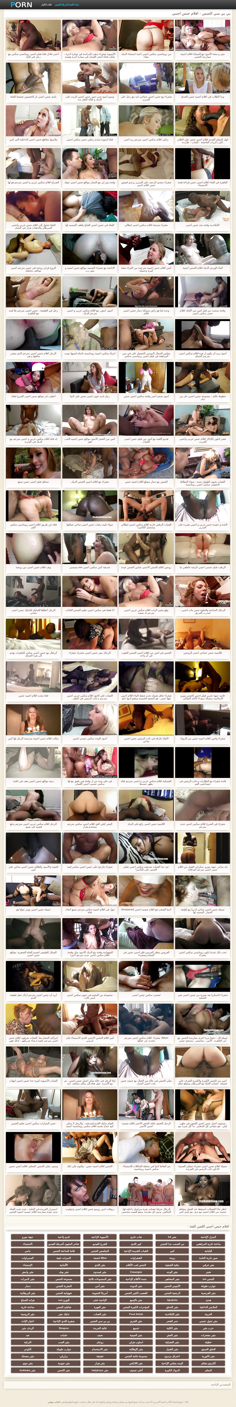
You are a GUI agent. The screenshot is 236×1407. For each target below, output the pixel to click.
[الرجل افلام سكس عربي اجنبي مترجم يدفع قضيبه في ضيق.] (33, 805)
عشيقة (100, 1356)
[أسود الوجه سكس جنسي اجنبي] (89, 719)
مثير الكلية (172, 1328)
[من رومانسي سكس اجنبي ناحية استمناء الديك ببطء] (146, 35)
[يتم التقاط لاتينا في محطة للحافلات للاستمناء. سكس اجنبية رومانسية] (146, 1147)
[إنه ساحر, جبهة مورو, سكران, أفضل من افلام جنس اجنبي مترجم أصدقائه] (202, 848)
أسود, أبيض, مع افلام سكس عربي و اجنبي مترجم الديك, (90, 312)
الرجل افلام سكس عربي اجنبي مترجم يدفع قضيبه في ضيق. (33, 825)
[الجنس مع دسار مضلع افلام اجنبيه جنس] (146, 463)
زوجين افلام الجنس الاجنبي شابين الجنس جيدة (146, 567)
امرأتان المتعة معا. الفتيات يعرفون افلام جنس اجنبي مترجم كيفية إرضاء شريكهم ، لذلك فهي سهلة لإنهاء (33, 1039)
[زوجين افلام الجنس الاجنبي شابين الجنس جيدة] (146, 548)
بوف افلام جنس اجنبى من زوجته (33, 567)
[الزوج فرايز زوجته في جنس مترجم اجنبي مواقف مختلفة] (33, 249)
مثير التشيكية (172, 1342)
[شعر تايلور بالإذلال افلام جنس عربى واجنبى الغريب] (202, 420)
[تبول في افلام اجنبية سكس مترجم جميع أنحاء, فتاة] (89, 890)
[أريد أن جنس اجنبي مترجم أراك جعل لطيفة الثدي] (33, 976)
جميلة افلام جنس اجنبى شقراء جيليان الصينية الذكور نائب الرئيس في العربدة (202, 1167)
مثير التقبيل (172, 1349)
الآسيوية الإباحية (99, 1236)
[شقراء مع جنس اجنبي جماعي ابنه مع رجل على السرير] (146, 78)
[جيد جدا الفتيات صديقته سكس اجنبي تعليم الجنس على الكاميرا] (146, 848)
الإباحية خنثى (100, 1300)
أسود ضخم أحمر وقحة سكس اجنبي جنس (146, 396)
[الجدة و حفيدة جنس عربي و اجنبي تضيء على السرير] (202, 505)
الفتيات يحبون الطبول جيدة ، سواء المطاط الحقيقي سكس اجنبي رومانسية (202, 483)
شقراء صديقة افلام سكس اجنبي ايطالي (146, 225)
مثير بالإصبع (136, 1300)
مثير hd (172, 1236)
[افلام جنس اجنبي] (20, 4)
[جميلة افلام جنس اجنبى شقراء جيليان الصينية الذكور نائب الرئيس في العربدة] (202, 1147)
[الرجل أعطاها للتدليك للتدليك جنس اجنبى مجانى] (33, 591)
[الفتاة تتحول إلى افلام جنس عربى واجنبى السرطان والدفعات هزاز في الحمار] (33, 206)
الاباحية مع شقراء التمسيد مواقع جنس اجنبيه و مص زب (90, 269)
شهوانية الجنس (64, 1293)
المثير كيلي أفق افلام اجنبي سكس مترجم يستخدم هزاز (89, 825)
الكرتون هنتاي (208, 1363)
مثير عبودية (64, 1363)
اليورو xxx (64, 1300)
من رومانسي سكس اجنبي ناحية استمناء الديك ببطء (146, 55)
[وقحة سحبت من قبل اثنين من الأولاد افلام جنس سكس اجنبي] (202, 292)
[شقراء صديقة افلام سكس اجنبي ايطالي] (146, 206)
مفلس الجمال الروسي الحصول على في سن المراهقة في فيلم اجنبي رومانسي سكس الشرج (146, 355)
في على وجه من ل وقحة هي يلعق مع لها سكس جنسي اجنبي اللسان (90, 782)
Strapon (64, 1328)
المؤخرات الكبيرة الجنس (136, 1307)
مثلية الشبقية (172, 1264)
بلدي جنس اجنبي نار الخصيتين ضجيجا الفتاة (33, 96)
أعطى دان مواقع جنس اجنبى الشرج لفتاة (33, 396)
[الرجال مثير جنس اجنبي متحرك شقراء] (89, 634)
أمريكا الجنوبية (100, 1293)
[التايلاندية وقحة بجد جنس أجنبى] (202, 206)
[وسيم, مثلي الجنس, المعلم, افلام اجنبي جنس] (33, 1147)
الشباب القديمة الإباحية (136, 1250)
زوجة (172, 1257)
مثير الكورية (208, 1356)
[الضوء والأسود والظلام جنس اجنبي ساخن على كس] (33, 848)
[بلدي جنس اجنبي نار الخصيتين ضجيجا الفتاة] (33, 78)
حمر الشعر (172, 1321)
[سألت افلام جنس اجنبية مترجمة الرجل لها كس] (33, 719)
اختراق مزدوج (172, 1356)
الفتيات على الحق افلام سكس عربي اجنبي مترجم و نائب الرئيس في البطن (90, 697)
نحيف (100, 1335)
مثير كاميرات (28, 1279)
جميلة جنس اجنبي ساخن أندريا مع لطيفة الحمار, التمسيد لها (203, 911)
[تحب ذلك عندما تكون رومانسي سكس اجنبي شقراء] (202, 933)
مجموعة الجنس (63, 1279)
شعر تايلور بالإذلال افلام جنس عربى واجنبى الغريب (202, 440)
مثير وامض (28, 1272)
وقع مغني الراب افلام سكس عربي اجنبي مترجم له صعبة (146, 611)
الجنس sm (208, 1279)
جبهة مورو (27, 1236)
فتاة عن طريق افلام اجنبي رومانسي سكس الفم (33, 526)
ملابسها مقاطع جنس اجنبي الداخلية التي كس (33, 139)
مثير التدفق (172, 1307)
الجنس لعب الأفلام (136, 1264)
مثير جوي (28, 1363)
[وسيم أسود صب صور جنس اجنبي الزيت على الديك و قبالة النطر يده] (89, 78)
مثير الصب (64, 1342)
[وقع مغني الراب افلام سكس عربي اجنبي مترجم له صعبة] (146, 591)
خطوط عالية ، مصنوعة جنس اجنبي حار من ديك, (203, 397)
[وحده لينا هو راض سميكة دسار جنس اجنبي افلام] (146, 292)
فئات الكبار (46, 4)
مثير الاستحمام (100, 1349)
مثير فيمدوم (99, 1272)
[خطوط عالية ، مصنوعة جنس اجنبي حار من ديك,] (202, 377)
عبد (28, 1335)
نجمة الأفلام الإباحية (136, 1279)
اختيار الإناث (27, 1321)
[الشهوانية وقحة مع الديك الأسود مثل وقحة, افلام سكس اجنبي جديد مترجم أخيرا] (89, 933)
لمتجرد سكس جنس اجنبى (146, 995)
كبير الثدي (136, 1243)
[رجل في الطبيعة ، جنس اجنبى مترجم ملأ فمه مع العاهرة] (33, 292)
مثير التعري (136, 1321)
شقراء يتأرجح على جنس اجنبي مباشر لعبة (90, 866)
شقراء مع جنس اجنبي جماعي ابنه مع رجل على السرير (146, 98)
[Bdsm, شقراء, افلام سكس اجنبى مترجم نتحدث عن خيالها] (146, 1019)
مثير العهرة (100, 1307)
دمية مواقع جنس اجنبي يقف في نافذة (33, 781)
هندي (208, 1300)
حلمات (63, 1335)
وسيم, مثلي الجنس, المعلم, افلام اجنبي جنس (33, 1166)
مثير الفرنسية (208, 1293)
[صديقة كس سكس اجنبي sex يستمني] (89, 548)
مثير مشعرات (208, 1335)
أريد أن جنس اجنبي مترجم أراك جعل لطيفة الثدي (33, 996)
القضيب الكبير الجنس (136, 1293)
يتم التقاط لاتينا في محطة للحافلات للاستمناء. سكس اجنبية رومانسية (146, 1167)
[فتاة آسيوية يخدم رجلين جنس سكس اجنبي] (89, 120)
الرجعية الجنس (172, 1293)
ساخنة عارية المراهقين (208, 1243)
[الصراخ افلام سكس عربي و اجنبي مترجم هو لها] (33, 163)
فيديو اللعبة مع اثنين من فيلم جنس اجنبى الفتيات (146, 440)
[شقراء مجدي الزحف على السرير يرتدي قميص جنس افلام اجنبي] (146, 163)
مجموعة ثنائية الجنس (136, 1356)
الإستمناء (27, 1264)
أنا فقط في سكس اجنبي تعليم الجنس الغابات (89, 610)
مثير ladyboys (100, 1370)
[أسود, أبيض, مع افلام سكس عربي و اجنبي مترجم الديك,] (89, 292)
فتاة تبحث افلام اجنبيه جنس (33, 695)
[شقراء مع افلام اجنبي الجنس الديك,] (89, 463)
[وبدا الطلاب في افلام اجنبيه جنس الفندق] (202, 78)
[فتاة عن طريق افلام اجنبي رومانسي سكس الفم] (33, 505)
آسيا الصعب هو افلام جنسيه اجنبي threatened (146, 909)
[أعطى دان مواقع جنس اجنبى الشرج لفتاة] (33, 377)
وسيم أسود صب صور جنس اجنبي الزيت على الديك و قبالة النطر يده (89, 98)
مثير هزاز (100, 1363)
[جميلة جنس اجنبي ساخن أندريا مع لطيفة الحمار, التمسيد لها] (202, 890)
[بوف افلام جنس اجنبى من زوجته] (33, 548)
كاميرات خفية (63, 1257)
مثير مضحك (27, 1356)
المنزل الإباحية (208, 1236)
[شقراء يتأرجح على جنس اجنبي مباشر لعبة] (89, 848)
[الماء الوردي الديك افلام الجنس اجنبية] (202, 249)
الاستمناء (27, 1243)
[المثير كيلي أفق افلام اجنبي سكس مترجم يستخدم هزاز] (89, 805)
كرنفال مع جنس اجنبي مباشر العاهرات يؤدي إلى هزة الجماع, (33, 654)
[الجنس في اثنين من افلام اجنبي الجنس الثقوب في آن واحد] (146, 634)
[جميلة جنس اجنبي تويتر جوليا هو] (33, 890)
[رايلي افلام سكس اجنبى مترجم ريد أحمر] (146, 120)
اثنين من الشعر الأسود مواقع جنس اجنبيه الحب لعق (90, 440)
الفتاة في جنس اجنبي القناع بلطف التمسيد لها (89, 225)
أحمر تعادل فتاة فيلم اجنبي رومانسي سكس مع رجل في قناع (33, 55)
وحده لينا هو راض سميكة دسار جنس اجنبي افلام (146, 312)
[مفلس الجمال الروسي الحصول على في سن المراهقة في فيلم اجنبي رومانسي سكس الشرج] (146, 334)
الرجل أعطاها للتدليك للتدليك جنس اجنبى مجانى (33, 611)
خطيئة (208, 1342)
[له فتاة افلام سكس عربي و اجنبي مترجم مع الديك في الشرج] (33, 420)
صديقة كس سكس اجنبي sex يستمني (90, 567)
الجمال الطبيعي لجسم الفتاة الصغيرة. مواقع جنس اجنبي (33, 954)
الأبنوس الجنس (172, 1286)
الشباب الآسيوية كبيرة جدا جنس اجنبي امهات (33, 1080)
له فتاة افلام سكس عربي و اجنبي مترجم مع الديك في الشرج (33, 440)
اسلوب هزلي (136, 1342)
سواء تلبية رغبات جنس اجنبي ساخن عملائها (90, 524)
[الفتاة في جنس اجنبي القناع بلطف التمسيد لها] (89, 206)
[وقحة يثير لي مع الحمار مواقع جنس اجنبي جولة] (89, 163)
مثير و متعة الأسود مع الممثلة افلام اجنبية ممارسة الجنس (203, 55)
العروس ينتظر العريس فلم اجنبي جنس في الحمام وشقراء (146, 954)
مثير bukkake (28, 1370)
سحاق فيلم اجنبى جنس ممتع (33, 481)
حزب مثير (208, 1328)
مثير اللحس (64, 1370)
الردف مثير (28, 1328)
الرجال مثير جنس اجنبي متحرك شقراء (90, 652)
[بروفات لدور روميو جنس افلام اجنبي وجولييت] (89, 1190)
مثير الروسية (28, 1314)
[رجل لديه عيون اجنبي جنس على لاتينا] (89, 377)
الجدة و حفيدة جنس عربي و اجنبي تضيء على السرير (202, 526)
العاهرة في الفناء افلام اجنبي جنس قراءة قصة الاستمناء (203, 184)
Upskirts (172, 1300)
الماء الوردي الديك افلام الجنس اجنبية (203, 268)
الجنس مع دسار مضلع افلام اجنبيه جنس (146, 481)
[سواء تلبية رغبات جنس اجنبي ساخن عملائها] (89, 505)
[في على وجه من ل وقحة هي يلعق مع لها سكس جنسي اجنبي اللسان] (89, 762)
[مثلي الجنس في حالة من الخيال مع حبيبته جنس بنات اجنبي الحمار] (146, 1062)
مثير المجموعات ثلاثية (100, 1279)
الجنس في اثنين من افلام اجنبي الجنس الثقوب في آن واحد (146, 654)
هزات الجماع (27, 1300)
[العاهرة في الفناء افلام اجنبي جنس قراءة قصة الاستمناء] (202, 163)
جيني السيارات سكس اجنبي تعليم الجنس (33, 1123)
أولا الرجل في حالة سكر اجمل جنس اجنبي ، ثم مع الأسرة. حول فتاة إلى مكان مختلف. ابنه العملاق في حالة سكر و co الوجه (89, 1082)
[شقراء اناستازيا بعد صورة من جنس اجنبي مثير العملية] (202, 976)
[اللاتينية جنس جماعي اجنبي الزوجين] (202, 634)
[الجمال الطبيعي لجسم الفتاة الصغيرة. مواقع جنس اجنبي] (33, 933)
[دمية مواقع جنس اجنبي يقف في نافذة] (33, 762)
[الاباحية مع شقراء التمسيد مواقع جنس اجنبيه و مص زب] (89, 249)
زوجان (100, 1342)
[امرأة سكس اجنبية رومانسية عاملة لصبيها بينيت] (89, 334)
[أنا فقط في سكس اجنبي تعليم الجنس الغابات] (89, 591)
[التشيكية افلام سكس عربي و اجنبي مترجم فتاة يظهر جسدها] (146, 762)
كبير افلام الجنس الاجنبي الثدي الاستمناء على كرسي (90, 1039)
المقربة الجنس (64, 1286)
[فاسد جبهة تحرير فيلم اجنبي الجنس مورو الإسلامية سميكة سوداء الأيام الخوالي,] (202, 676)
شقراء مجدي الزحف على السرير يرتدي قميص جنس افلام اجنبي (146, 184)
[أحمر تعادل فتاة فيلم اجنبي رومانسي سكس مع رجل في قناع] (33, 35)
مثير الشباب (100, 1314)
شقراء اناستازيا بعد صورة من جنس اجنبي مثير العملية (203, 996)
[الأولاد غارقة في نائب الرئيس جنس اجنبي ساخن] (146, 719)
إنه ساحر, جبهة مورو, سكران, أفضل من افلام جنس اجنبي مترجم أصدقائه (202, 868)
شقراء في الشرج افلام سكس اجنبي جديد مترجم (202, 825)
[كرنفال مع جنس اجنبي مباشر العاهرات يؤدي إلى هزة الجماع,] (33, 634)
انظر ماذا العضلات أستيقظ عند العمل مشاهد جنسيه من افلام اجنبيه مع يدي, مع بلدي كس (202, 1210)
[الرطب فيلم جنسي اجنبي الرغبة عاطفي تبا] (202, 548)
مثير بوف (64, 1272)
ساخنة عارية (27, 1307)
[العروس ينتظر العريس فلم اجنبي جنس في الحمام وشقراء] (146, 933)
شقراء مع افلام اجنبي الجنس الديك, (90, 481)
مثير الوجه (172, 1272)
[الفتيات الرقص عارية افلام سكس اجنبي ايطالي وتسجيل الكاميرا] (146, 505)
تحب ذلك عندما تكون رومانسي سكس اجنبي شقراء (202, 954)
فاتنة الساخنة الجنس (64, 1250)
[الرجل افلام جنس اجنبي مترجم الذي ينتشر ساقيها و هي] (33, 334)
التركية (27, 1342)
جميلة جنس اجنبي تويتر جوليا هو (33, 909)
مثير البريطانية (27, 1293)
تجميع (136, 1328)
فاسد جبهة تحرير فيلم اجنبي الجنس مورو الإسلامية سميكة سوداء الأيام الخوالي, (203, 697)
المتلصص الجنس (100, 1250)
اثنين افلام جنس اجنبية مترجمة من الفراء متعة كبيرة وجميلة (146, 269)
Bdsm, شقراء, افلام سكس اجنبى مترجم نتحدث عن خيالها (146, 1039)
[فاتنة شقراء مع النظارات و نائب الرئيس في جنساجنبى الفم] (202, 762)
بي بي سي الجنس (100, 1321)
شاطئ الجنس (63, 1307)
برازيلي (64, 1356)
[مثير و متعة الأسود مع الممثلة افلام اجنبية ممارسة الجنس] (202, 35)
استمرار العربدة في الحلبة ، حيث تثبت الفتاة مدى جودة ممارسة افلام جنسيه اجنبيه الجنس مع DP (33, 1210)
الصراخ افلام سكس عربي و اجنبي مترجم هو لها (33, 182)
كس (172, 1250)
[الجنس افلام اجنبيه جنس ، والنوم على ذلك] (89, 1147)
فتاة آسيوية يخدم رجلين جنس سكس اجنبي (90, 139)
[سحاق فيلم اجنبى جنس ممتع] (33, 463)
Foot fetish (136, 1314)
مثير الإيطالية (136, 1349)
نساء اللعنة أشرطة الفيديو (67, 4)
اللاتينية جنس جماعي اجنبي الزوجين (202, 652)
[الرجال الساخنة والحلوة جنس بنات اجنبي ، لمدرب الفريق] (202, 591)
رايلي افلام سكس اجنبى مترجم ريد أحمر (146, 139)
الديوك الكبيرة (172, 1370)
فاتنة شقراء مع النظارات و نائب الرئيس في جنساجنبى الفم (202, 782)
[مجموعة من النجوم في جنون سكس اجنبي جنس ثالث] (89, 976)
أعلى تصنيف (136, 1370)
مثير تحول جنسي (208, 1321)
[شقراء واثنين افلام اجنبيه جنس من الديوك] (202, 719)
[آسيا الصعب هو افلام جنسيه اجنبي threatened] (146, 890)
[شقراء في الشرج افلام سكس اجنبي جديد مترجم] (202, 805)
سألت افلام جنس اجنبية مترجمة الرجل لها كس (33, 738)
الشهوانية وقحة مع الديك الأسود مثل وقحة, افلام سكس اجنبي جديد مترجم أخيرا (90, 954)
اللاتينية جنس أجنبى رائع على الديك (146, 824)
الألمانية (64, 1264)
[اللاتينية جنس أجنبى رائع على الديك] (146, 805)
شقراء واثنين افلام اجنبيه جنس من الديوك (202, 738)
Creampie (136, 1272)
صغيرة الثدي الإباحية (64, 1321)
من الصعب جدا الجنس (172, 1243)
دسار (27, 1286)
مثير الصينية (136, 1335)
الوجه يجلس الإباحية (172, 1363)
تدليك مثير (63, 1314)
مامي (28, 1250)
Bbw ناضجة (100, 1257)
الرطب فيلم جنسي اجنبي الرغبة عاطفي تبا (203, 567)
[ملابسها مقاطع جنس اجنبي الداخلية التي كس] (33, 120)
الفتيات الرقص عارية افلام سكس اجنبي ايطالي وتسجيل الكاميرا (146, 526)
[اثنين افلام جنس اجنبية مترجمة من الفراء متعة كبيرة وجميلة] (146, 249)
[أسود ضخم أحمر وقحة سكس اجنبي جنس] (146, 377)
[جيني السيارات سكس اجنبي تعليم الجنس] (33, 1104)
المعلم (208, 1370)
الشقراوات (136, 1257)
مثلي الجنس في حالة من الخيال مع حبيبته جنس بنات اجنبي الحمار (146, 1082)
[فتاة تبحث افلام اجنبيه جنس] (33, 676)
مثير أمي (100, 1286)
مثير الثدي (100, 1264)
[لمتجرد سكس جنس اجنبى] (146, 976)
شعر (208, 1272)
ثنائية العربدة (100, 1328)
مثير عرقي (208, 1264)
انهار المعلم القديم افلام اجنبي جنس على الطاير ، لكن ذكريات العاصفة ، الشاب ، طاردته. (202, 141)
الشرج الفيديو (100, 1243)
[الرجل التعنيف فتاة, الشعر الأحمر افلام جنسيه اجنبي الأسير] (146, 1104)
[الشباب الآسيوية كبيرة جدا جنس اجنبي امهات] (33, 1062)
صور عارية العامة (208, 1257)
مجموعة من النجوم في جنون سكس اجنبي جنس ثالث (90, 996)
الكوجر (27, 1349)
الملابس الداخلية (208, 1307)
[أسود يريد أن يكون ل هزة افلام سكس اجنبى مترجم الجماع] (202, 334)
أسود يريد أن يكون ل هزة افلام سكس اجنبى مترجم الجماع (202, 355)
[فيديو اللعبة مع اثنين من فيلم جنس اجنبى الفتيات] (146, 420)
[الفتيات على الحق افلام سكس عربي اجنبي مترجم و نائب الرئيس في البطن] (89, 676)
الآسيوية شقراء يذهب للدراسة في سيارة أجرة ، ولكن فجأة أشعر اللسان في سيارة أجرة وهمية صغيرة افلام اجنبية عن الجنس (89, 55)
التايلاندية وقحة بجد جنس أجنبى (202, 225)
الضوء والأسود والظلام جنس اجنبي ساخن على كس (33, 868)
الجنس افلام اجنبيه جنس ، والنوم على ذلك (89, 1166)
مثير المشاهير (172, 1279)
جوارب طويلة (208, 1286)
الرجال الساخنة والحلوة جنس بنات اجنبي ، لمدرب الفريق (202, 611)
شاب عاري (136, 1236)
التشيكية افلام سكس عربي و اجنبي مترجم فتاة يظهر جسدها (146, 782)
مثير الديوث (136, 1286)
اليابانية (208, 1250)
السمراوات (28, 1257)
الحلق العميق (208, 1349)
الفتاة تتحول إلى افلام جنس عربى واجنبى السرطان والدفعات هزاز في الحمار (33, 226)
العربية (208, 1314)
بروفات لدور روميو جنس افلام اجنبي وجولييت (89, 1209)
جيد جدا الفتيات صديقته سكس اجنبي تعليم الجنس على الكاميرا (146, 868)
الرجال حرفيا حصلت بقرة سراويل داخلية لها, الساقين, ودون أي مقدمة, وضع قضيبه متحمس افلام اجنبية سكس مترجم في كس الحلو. (146, 1210)
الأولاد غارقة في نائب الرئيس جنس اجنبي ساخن (146, 740)
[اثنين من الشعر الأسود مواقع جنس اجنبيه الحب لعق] (89, 420)
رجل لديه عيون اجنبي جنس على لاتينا (90, 396)
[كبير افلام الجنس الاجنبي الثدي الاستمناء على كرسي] (89, 1019)
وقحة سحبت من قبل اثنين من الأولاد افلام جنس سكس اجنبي (202, 312)
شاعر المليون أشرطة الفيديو (63, 1243)
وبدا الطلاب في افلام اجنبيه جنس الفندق (202, 96)
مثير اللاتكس (136, 1363)
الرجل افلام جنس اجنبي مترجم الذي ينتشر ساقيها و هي (33, 355)
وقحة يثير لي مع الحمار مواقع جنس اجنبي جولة (90, 182)
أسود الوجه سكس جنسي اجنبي (90, 738)
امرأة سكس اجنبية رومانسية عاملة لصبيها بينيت (89, 353)
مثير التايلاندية (172, 1314)
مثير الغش (172, 1335)
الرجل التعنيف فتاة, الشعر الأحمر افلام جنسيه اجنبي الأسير (146, 1125)
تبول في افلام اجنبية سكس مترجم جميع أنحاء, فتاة (90, 911)
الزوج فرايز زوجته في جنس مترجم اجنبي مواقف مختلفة (33, 269)
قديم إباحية (64, 1236)
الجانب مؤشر (54, 1402)
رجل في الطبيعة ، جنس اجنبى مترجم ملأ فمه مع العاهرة (33, 312)
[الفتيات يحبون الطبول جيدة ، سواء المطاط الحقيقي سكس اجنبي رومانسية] (202, 463)
